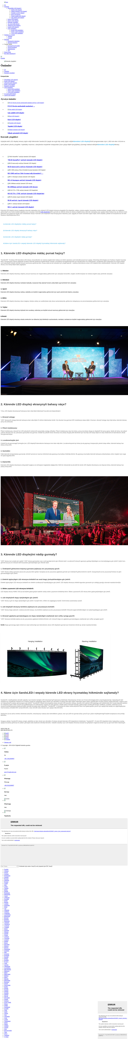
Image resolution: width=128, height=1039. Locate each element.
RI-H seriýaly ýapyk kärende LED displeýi (23, 200)
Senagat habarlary (13, 42)
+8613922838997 (9, 785)
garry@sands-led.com (10, 772)
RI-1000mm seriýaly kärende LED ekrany (23, 187)
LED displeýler (45, 212)
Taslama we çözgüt (9, 35)
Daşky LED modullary (17, 31)
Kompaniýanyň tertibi (14, 46)
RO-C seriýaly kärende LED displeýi (21, 207)
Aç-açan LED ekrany (14, 24)
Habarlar (6, 39)
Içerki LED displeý (13, 19)
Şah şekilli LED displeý (17, 17)
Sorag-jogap (7, 52)
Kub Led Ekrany (15, 14)
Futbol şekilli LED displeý (18, 16)
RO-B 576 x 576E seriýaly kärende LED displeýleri (26, 193)
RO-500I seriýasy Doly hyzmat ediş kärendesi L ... (25, 173)
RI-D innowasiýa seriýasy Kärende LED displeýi (25, 167)
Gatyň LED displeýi (13, 27)
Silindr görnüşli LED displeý (19, 11)
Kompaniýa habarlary (14, 41)
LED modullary (12, 28)
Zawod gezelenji (12, 47)
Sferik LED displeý (16, 10)
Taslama (10, 36)
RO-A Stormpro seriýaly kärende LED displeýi (24, 180)
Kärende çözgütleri (13, 22)
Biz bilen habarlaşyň (9, 53)
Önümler (6, 6)
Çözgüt (10, 38)
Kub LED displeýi (14, 119)
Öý (5, 5)
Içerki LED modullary (17, 30)
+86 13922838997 (9, 758)
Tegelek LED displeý (15, 126)
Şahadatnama (11, 49)
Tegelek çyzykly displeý (17, 13)
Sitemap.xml (7, 742)
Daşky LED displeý (13, 20)
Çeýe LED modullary (17, 33)
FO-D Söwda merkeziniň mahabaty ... (21, 106)
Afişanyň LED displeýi (14, 25)
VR (9, 50)
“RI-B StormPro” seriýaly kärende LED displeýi (25, 160)
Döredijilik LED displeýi (14, 8)
